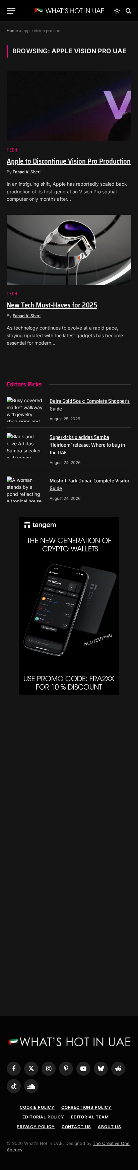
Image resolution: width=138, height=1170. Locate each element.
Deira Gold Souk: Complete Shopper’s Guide (90, 405)
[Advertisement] (69, 781)
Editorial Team (90, 1116)
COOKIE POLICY (37, 1107)
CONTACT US (76, 1126)
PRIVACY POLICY (36, 1126)
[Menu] (11, 10)
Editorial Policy (43, 1116)
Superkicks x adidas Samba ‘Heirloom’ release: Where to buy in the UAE (87, 445)
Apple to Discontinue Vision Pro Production (69, 161)
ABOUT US (109, 1126)
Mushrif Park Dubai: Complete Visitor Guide (89, 484)
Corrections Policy (86, 1107)
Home (12, 30)
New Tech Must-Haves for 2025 (52, 304)
